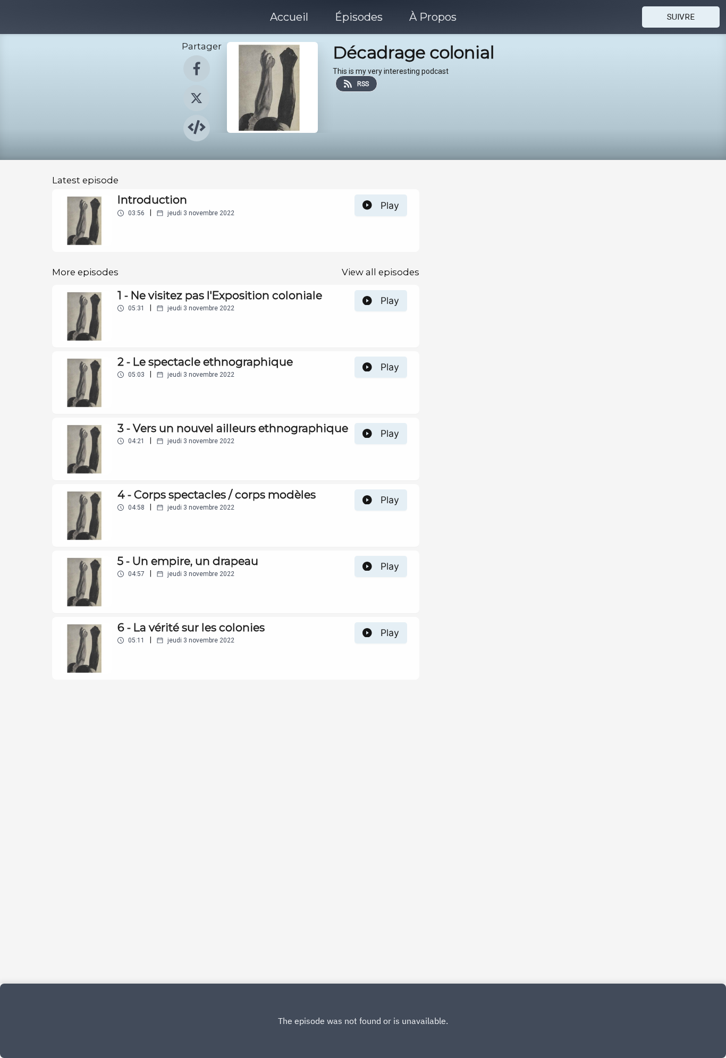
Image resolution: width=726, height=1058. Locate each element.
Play (390, 205)
